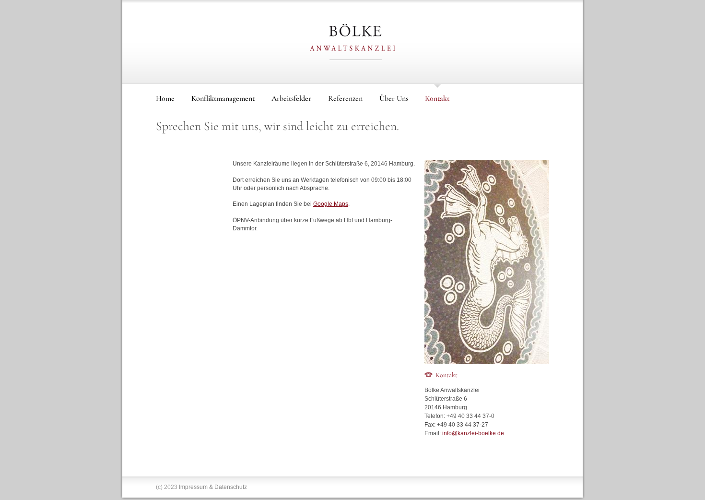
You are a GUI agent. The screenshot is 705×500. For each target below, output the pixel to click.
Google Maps (330, 204)
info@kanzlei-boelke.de (473, 433)
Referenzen (345, 98)
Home (165, 98)
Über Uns (393, 98)
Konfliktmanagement (223, 98)
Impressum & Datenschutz (213, 487)
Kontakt (437, 98)
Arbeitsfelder (291, 98)
